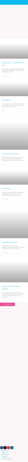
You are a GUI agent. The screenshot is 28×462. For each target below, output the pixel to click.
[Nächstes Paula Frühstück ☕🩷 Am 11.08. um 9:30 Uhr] (14, 413)
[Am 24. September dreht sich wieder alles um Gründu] (14, 319)
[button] (24, 2)
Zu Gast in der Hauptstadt (10, 153)
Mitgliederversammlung (9, 242)
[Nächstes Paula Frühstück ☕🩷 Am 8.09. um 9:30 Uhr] (14, 350)
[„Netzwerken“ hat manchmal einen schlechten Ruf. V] (14, 366)
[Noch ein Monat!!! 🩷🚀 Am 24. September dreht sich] (14, 334)
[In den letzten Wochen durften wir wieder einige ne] (14, 381)
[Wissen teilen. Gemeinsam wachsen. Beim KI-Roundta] (14, 428)
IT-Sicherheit (6, 188)
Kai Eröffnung (6, 100)
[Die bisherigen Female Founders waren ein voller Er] (14, 397)
